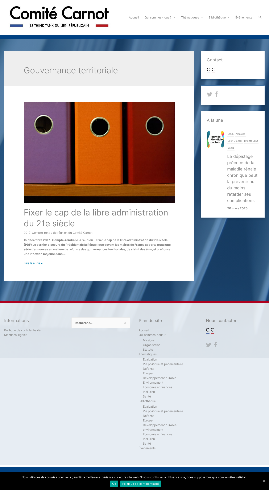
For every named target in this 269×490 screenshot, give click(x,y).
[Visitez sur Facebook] (216, 95)
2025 (231, 133)
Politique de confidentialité (22, 330)
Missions (148, 340)
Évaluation (150, 359)
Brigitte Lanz (251, 140)
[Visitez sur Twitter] (209, 95)
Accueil (134, 17)
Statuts (148, 349)
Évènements (243, 17)
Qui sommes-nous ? (158, 17)
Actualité (240, 133)
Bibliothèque (217, 17)
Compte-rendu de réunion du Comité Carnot (62, 232)
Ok (114, 483)
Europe (148, 373)
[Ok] (264, 481)
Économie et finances (157, 387)
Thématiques (190, 17)
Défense (148, 368)
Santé (231, 147)
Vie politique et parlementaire (163, 364)
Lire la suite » (33, 263)
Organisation (151, 345)
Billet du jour (235, 140)
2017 (27, 232)
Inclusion (149, 392)
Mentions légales (15, 335)
